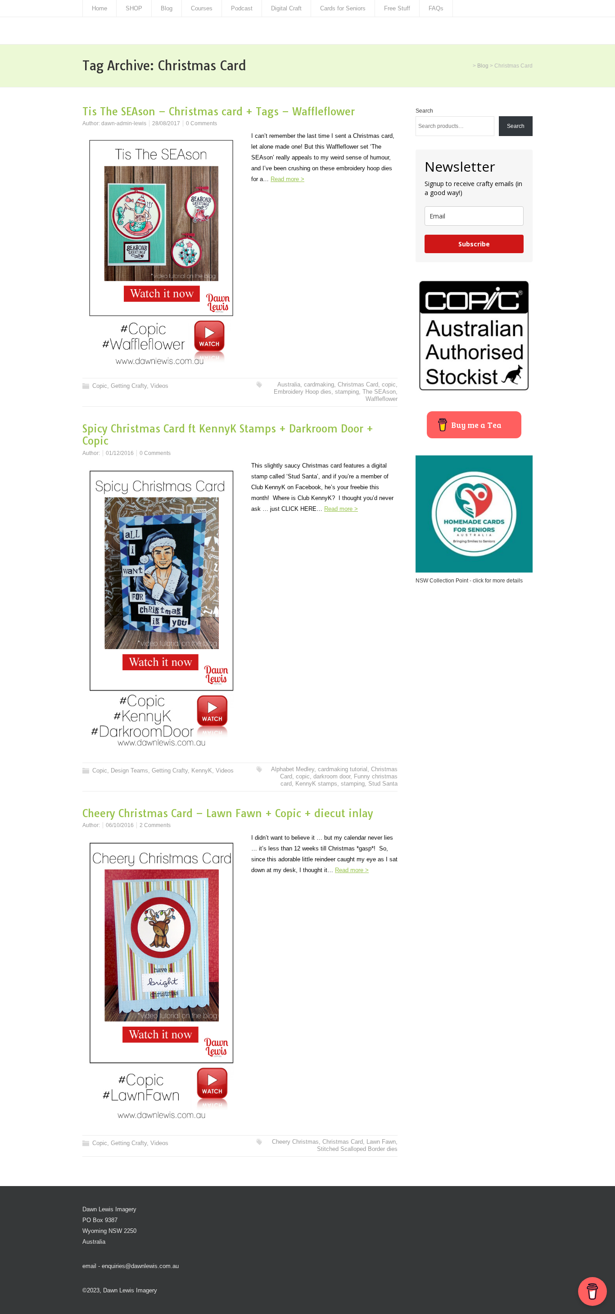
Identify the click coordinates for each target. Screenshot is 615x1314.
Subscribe (474, 244)
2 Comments (155, 825)
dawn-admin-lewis (123, 123)
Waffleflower (382, 399)
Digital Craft (286, 8)
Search (424, 111)
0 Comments (201, 123)
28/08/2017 (166, 123)
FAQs (436, 8)
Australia (288, 384)
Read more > (287, 179)
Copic (99, 385)
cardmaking (319, 384)
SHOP (134, 8)
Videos (159, 385)
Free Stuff (397, 8)
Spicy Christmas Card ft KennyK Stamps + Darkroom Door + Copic (227, 435)
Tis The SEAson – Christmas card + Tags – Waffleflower (218, 111)
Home (99, 8)
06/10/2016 (120, 825)
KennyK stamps (316, 783)
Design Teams (129, 770)
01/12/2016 (120, 453)
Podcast (242, 8)
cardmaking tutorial (342, 769)
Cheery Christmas (295, 1141)
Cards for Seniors (343, 8)
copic (389, 384)
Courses (202, 8)
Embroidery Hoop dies (302, 391)
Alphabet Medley (292, 769)
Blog (166, 8)
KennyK (201, 770)
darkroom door (331, 776)
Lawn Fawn (381, 1141)
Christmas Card (358, 384)
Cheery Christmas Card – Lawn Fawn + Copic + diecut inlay (227, 813)
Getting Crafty (129, 385)
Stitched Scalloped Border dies (357, 1149)
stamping (347, 391)
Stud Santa (383, 783)
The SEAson (379, 391)
